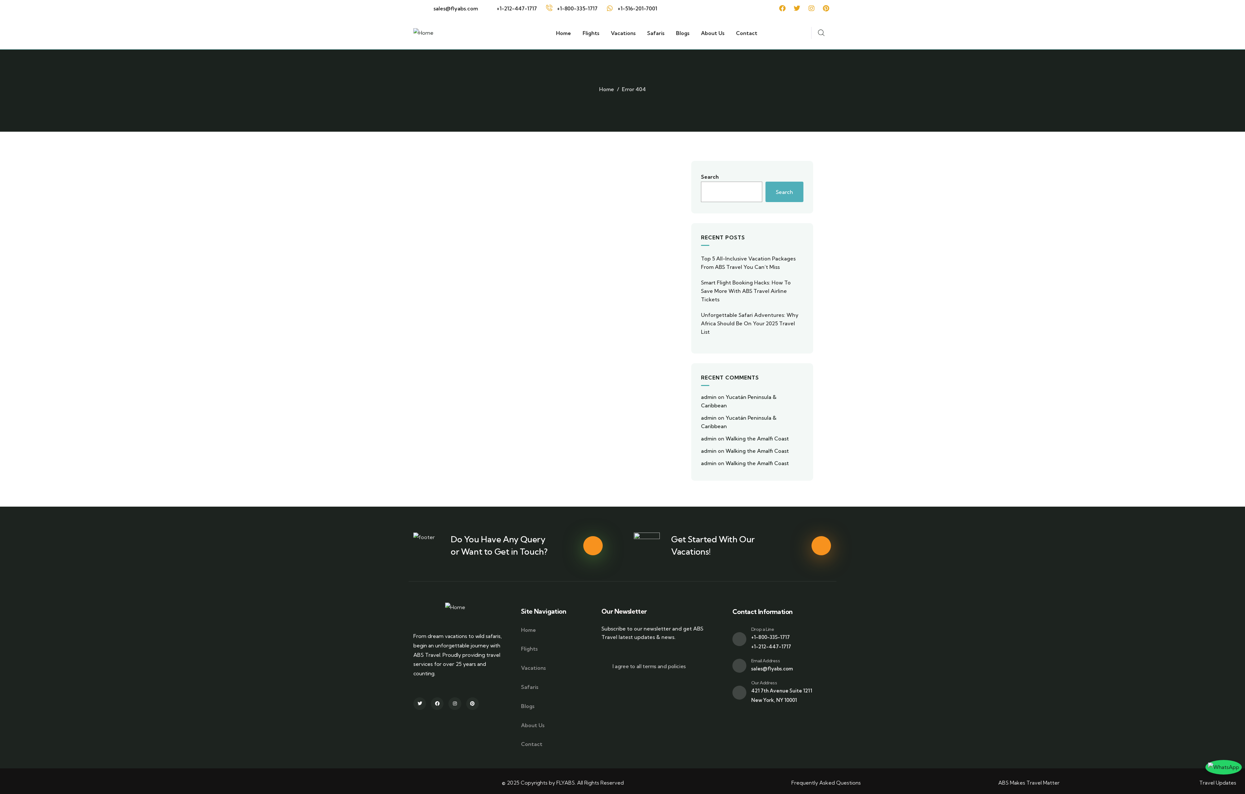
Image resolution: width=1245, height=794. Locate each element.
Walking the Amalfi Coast (757, 438)
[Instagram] (811, 8)
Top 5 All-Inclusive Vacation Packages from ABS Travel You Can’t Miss (748, 262)
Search (710, 177)
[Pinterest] (826, 8)
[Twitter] (797, 8)
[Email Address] (739, 666)
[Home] (423, 33)
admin (709, 397)
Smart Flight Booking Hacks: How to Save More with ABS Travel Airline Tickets (746, 291)
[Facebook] (782, 8)
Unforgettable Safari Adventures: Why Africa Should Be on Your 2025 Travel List (750, 323)
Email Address (765, 661)
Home (606, 89)
